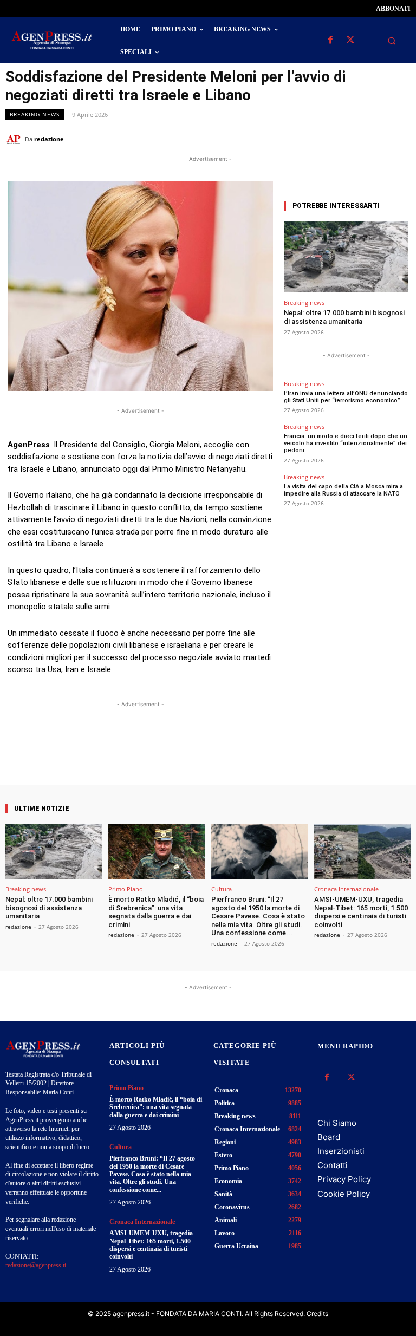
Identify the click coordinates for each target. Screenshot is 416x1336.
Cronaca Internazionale (346, 889)
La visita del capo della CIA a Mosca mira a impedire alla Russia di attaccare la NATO (343, 490)
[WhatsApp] (350, 138)
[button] (391, 40)
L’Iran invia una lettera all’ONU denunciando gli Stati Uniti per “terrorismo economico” (346, 397)
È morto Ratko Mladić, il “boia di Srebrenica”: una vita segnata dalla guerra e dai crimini (156, 912)
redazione (49, 139)
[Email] (375, 138)
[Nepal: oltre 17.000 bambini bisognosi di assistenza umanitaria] (346, 256)
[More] (237, 754)
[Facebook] (330, 40)
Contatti (332, 1165)
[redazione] (15, 139)
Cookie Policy (343, 1194)
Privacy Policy (344, 1179)
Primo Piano (125, 889)
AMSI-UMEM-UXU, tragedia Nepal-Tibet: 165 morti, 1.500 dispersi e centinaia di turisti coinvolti (361, 912)
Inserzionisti (341, 1151)
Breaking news (35, 114)
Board (328, 1137)
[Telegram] (400, 138)
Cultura (221, 889)
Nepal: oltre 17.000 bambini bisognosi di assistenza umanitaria (344, 317)
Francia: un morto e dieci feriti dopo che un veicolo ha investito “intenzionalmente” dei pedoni (345, 443)
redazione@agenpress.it (35, 1265)
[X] (350, 40)
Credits (317, 1313)
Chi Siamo (336, 1123)
